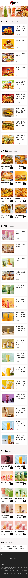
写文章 (2, 555)
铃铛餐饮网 (4, 546)
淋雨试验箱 (19, 546)
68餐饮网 (14, 546)
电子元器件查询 (9, 548)
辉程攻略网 (16, 548)
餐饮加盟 (9, 546)
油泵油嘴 (3, 548)
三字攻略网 (22, 548)
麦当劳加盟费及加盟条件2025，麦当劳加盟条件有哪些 (20, 123)
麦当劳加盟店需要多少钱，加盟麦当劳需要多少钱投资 (20, 137)
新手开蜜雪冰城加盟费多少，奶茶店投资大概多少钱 (20, 383)
